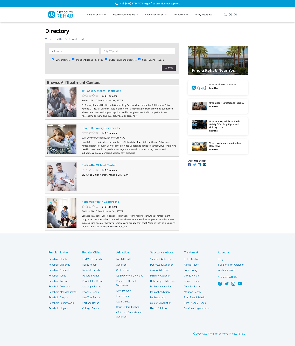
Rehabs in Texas (57, 276)
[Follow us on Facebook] (220, 283)
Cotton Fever (123, 270)
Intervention (123, 296)
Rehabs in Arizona (58, 281)
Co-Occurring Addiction (196, 308)
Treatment (191, 252)
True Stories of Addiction (231, 265)
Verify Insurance (226, 270)
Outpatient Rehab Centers (123, 59)
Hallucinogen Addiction (162, 281)
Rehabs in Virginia (58, 308)
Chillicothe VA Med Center (99, 165)
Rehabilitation (191, 265)
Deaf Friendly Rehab (195, 303)
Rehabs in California (59, 265)
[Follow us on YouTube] (240, 283)
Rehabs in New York (59, 270)
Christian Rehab (192, 287)
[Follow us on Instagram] (233, 283)
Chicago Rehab (90, 308)
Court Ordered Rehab (127, 307)
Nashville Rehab (91, 270)
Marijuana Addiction (161, 287)
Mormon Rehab (192, 292)
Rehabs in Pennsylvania (61, 303)
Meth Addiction (158, 297)
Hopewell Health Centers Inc (100, 201)
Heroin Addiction (159, 308)
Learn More (213, 88)
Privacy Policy (236, 334)
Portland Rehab (90, 303)
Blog (220, 259)
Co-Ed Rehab (191, 276)
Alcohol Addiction (159, 270)
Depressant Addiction (161, 265)
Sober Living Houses (153, 59)
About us (224, 252)
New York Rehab (91, 297)
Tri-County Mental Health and (101, 91)
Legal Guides (123, 302)
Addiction (122, 252)
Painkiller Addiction (160, 276)
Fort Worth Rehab (92, 259)
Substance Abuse (161, 252)
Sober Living (190, 270)
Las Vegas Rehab (91, 287)
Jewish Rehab (191, 281)
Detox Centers (63, 59)
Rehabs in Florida (57, 259)
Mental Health (123, 259)
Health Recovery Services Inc (101, 128)
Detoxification (191, 259)
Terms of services (218, 334)
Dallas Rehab (89, 265)
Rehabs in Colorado (59, 287)
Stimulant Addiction (160, 259)
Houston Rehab (91, 276)
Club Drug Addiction (160, 303)
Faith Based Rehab (194, 297)
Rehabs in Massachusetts (62, 292)
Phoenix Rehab (90, 292)
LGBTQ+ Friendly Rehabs (129, 276)
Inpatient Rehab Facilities (89, 59)
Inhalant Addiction (160, 292)
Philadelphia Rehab (92, 281)
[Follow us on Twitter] (226, 283)
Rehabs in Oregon (58, 297)
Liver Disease (123, 291)
